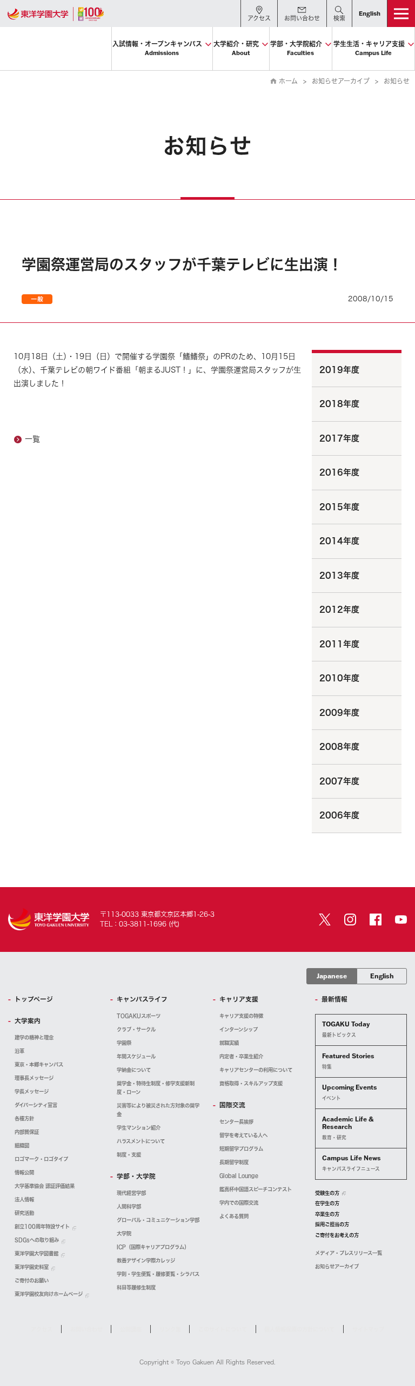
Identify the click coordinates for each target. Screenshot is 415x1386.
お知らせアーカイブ (341, 81)
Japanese (332, 976)
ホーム (288, 81)
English (382, 976)
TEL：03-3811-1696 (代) (139, 924)
